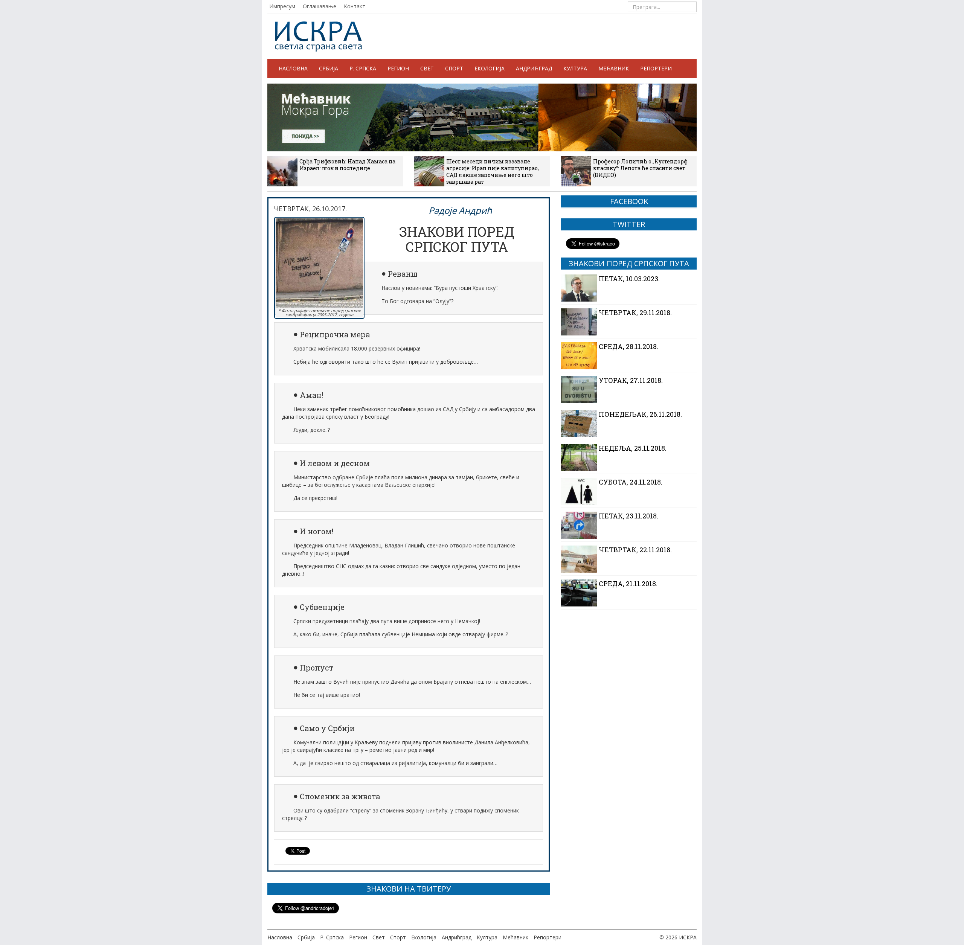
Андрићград (534, 68)
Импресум (282, 6)
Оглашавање (319, 6)
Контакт (354, 6)
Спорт (454, 68)
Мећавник (613, 68)
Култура (575, 68)
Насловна (293, 68)
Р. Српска (362, 68)
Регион (398, 68)
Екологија (489, 68)
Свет (427, 68)
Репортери (656, 68)
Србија (328, 68)
